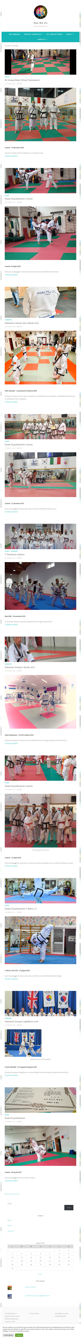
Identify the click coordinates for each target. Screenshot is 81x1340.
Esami (7, 195)
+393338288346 (60, 1316)
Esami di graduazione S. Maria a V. (21, 909)
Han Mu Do (40, 23)
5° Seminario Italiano (15, 554)
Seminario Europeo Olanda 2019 (20, 667)
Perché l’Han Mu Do (32, 34)
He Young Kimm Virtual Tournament (22, 80)
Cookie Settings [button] (8, 1335)
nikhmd (19, 83)
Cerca (10, 1203)
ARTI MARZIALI (14, 34)
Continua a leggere (11, 156)
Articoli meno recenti (12, 1194)
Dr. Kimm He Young (54, 34)
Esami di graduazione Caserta (19, 199)
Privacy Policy (34, 1313)
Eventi (69, 34)
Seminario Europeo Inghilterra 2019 (21, 1021)
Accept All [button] (19, 1335)
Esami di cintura (30, 1287)
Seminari (8, 320)
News (9, 1220)
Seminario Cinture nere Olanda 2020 (22, 323)
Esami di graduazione (15, 1118)
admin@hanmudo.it (61, 1313)
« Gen (40, 1274)
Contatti (41, 39)
